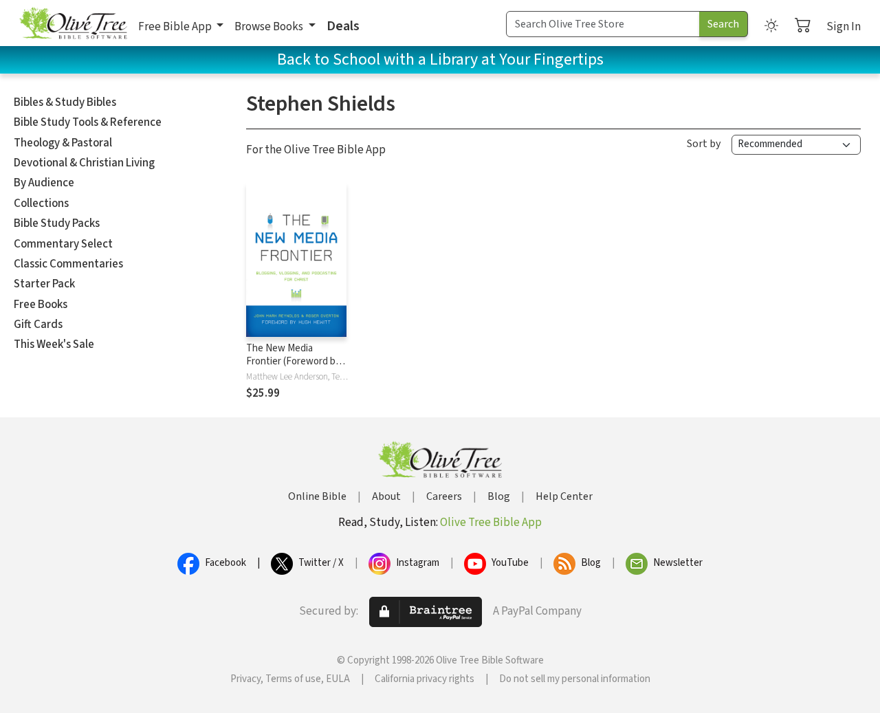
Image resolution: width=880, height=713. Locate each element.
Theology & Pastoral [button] (63, 143)
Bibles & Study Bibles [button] (65, 102)
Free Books (40, 304)
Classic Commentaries (68, 264)
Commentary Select (63, 244)
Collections (41, 203)
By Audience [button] (44, 183)
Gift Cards (38, 324)
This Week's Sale (54, 344)
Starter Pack (44, 284)
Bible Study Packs (57, 223)
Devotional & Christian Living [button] (84, 163)
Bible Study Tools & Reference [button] (88, 122)
